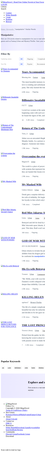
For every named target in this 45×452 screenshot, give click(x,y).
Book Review (17, 430)
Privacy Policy (21, 410)
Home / (3, 29)
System (27, 415)
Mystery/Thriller (36, 302)
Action (37, 218)
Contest (9, 13)
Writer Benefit (11, 15)
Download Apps (22, 428)
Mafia (22, 415)
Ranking (9, 19)
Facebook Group (23, 434)
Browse (9, 22)
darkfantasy (18, 368)
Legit (15, 419)
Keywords (33, 428)
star (3, 368)
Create (8, 17)
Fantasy (35, 77)
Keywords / (10, 29)
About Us (9, 419)
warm (9, 368)
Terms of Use (11, 410)
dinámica (41, 368)
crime (26, 368)
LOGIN (4, 4)
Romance (9, 415)
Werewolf (16, 415)
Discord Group (11, 434)
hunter (33, 368)
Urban (30, 105)
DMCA (9, 423)
